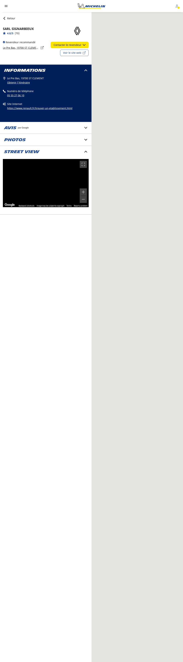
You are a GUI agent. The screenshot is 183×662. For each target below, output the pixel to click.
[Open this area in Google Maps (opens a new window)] (10, 205)
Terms (69, 206)
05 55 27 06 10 (15, 95)
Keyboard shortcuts (26, 206)
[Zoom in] (83, 192)
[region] (46, 183)
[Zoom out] (83, 199)
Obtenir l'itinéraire (18, 82)
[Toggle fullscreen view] (83, 164)
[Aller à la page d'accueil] (91, 6)
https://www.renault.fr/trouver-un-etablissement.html (39, 108)
